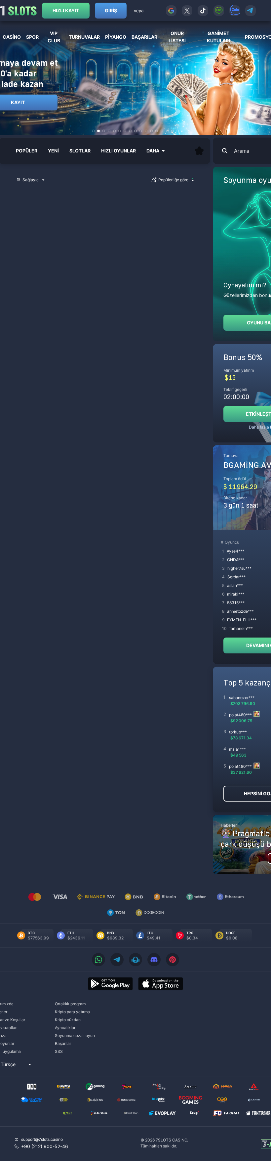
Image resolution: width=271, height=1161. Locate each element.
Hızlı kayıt (66, 10)
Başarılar (63, 1043)
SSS (59, 1051)
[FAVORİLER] (199, 151)
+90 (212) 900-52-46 (44, 1146)
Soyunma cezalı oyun (75, 1035)
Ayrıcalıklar (65, 1027)
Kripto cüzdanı (68, 1019)
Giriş (111, 10)
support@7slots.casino (42, 1139)
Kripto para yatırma (72, 1011)
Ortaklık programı (71, 1003)
